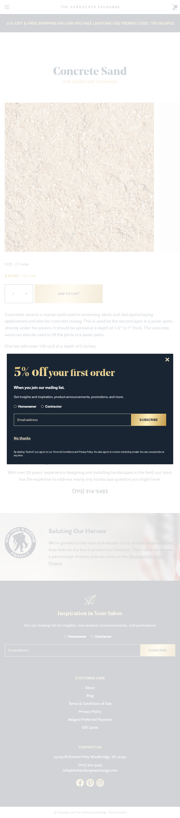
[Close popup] (167, 359)
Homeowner (27, 406)
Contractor (53, 406)
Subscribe (148, 419)
